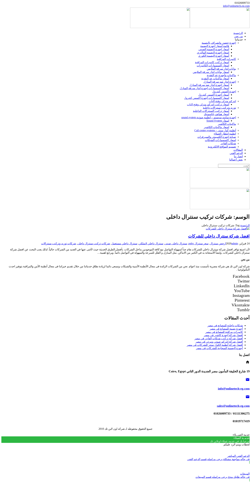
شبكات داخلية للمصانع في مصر (225, 325)
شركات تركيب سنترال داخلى (93, 243)
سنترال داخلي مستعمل (124, 243)
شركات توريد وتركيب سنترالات (58, 243)
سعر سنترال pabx (198, 243)
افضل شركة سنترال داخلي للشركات (219, 236)
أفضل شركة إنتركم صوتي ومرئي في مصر (219, 341)
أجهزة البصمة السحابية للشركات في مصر (219, 348)
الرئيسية (245, 225)
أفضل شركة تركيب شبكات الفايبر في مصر (218, 338)
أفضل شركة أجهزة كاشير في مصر (223, 335)
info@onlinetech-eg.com (236, 5)
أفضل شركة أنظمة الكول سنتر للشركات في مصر (215, 344)
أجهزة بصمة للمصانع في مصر (226, 328)
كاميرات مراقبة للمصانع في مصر (224, 331)
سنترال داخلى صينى (176, 243)
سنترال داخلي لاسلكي (151, 243)
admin (234, 243)
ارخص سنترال (218, 243)
